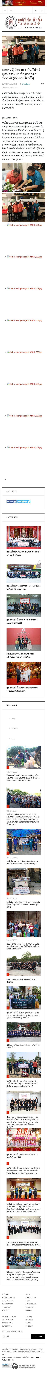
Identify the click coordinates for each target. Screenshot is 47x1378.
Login (28, 1294)
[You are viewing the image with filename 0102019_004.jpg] (26, 335)
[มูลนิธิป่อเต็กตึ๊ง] (23, 22)
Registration (31, 1298)
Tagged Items (7, 1323)
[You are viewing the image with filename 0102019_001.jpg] (26, 239)
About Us (5, 1294)
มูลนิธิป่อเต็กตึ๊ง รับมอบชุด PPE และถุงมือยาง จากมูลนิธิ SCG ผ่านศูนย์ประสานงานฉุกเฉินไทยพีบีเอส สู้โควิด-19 (23, 1015)
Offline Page (30, 1307)
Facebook (29, 1320)
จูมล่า (3, 1357)
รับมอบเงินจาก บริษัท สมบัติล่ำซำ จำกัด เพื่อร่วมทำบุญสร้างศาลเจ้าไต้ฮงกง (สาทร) (23, 1243)
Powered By (23, 1366)
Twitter (29, 1316)
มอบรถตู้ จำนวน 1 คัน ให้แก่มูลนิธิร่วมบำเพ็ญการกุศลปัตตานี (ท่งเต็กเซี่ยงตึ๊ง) (21, 74)
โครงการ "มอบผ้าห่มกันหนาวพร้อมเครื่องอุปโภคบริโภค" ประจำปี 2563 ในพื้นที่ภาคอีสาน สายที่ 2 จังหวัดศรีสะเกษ (23, 778)
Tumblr (28, 1323)
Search (28, 1301)
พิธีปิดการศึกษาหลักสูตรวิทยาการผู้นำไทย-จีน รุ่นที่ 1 (23, 1046)
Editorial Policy (8, 1298)
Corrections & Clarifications (7, 1302)
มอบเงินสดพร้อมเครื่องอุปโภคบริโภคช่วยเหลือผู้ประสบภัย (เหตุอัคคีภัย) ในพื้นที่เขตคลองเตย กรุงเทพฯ (23, 946)
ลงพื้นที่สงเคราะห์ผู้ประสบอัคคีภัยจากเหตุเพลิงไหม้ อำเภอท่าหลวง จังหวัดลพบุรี (23, 862)
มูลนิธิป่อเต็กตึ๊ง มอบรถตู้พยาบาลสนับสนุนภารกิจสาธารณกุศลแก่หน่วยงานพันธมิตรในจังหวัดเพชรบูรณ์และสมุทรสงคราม (23, 1171)
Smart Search (31, 1304)
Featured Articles (9, 1316)
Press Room (6, 1307)
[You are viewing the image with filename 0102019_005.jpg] (26, 367)
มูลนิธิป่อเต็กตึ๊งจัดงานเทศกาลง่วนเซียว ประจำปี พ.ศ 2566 (22, 1156)
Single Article (7, 1320)
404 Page (29, 1310)
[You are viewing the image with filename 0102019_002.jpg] (26, 271)
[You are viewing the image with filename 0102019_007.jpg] (26, 430)
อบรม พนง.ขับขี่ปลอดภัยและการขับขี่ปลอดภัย (21, 980)
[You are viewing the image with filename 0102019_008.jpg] (26, 462)
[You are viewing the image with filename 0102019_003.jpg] (26, 303)
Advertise (6, 1310)
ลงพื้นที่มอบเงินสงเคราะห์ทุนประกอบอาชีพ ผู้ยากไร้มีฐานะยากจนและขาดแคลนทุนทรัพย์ (23, 904)
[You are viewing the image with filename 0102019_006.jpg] (26, 398)
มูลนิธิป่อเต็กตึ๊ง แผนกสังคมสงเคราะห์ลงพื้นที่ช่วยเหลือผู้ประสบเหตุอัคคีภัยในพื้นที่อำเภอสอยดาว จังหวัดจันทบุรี (22, 1084)
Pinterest (29, 1326)
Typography (7, 1326)
